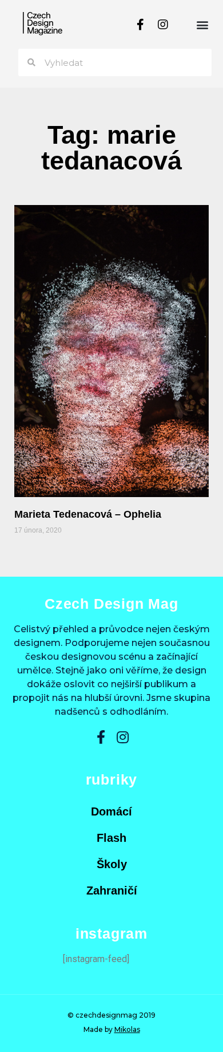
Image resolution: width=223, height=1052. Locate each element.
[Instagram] (163, 24)
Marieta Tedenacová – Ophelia (87, 514)
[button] (202, 24)
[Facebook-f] (140, 24)
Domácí (111, 811)
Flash (111, 838)
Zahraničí (111, 890)
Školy (112, 864)
